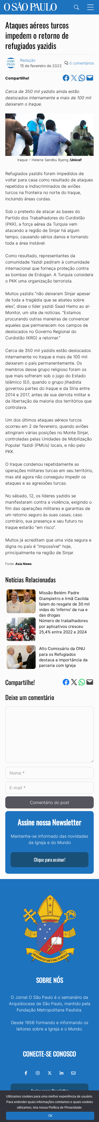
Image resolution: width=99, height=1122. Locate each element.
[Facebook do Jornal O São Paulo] (26, 1073)
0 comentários (81, 63)
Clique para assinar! (49, 859)
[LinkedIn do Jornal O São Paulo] (61, 1073)
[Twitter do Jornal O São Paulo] (49, 1073)
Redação (27, 60)
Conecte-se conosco (49, 1053)
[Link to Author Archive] (11, 63)
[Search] (76, 7)
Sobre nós (49, 980)
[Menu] (90, 7)
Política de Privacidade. (65, 1107)
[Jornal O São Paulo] (30, 7)
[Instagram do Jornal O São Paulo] (37, 1073)
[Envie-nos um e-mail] (73, 1073)
